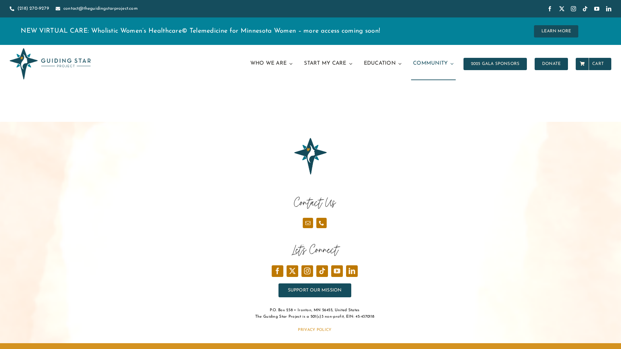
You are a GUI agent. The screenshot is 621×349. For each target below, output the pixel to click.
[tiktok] (585, 8)
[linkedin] (608, 8)
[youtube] (596, 8)
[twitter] (561, 8)
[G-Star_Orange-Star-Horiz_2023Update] (50, 51)
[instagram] (573, 8)
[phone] (321, 223)
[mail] (308, 223)
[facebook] (549, 8)
